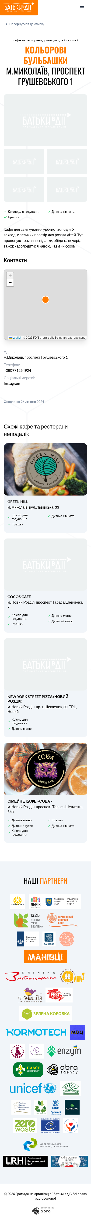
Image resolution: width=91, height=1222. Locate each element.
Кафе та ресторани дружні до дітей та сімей (45, 40)
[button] (45, 299)
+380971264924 (17, 370)
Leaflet (16, 337)
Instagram (12, 383)
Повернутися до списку (26, 24)
